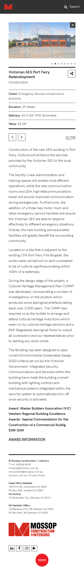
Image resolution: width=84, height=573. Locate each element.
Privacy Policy (37, 475)
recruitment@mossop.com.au (26, 471)
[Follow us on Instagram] (27, 548)
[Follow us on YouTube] (34, 548)
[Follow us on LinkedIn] (12, 548)
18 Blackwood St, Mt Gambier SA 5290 (31, 509)
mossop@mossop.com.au (23, 468)
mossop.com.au (18, 475)
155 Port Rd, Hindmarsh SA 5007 (28, 486)
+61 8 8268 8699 (21, 464)
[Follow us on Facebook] (19, 548)
